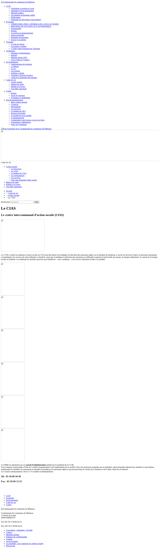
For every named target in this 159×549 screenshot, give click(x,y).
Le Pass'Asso (16, 169)
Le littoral (15, 66)
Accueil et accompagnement (22, 33)
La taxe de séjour (17, 44)
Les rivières (15, 71)
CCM (8, 6)
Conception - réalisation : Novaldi (19, 530)
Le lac (13, 69)
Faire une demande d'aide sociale (24, 180)
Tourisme (9, 42)
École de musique (18, 95)
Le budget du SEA (18, 111)
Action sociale (16, 82)
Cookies (9, 539)
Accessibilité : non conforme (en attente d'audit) (24, 544)
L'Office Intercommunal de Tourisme (25, 49)
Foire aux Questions (19, 124)
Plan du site (10, 546)
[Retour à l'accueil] (18, 2)
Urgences (14, 104)
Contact (9, 532)
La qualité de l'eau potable (21, 116)
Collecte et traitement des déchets (24, 78)
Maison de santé (17, 84)
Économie (10, 22)
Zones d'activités (17, 35)
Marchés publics (17, 13)
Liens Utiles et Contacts (20, 60)
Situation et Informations (20, 53)
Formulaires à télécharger (21, 122)
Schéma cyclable (17, 73)
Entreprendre (16, 29)
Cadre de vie (11, 80)
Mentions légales (12, 535)
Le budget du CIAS (18, 173)
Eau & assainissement (14, 100)
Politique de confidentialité (16, 537)
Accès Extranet (12, 541)
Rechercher (5, 202)
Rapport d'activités (18, 113)
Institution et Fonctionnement (22, 11)
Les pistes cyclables (18, 46)
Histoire (14, 55)
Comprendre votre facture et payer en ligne (27, 120)
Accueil (9, 191)
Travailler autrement (19, 89)
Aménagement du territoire (21, 64)
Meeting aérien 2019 (19, 58)
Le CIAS (14, 171)
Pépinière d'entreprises (19, 37)
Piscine (14, 93)
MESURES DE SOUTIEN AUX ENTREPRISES (31, 26)
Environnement (12, 62)
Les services (15, 109)
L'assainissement (17, 118)
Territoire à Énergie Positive (22, 75)
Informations (16, 107)
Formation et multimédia (20, 98)
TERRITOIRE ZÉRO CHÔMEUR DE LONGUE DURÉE (35, 24)
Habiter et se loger (18, 87)
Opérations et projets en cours (22, 8)
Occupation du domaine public (23, 15)
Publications (15, 17)
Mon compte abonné (19, 102)
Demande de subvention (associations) (26, 20)
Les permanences (17, 176)
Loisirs (8, 91)
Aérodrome (10, 51)
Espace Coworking (18, 40)
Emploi (14, 31)
